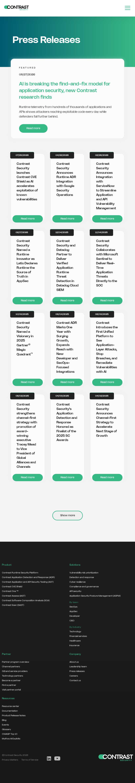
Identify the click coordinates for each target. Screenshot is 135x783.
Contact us (75, 681)
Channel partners (11, 667)
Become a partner (11, 681)
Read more (33, 128)
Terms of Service (29, 760)
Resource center (10, 706)
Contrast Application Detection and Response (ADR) (28, 577)
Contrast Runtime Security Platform (20, 573)
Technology (75, 632)
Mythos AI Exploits (11, 739)
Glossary (6, 729)
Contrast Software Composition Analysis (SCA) (26, 601)
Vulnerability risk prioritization (83, 573)
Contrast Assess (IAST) (13, 596)
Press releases (77, 671)
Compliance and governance (84, 587)
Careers (73, 676)
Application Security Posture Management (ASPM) (95, 596)
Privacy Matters (10, 760)
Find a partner (9, 685)
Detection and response (81, 577)
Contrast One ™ (10, 591)
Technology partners (12, 676)
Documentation (10, 711)
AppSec (73, 611)
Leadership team (78, 667)
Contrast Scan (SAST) (13, 605)
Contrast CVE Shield (12, 587)
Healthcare (75, 641)
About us (74, 662)
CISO (71, 621)
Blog (4, 720)
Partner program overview (15, 662)
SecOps (73, 607)
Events (5, 725)
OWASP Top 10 (9, 734)
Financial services (78, 636)
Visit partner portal (11, 690)
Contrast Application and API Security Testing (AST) (28, 582)
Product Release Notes (14, 716)
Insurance (74, 645)
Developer (74, 616)
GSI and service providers (14, 671)
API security (75, 591)
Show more (67, 515)
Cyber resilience (77, 582)
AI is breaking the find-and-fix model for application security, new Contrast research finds (64, 91)
